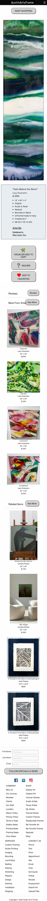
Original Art (31, 793)
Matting (8, 864)
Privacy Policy (12, 816)
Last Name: (6, 757)
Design (8, 879)
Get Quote (33, 871)
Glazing (8, 868)
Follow (31, 875)
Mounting (9, 856)
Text (30, 848)
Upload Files (34, 891)
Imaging (8, 852)
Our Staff (10, 805)
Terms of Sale (12, 820)
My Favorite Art (32, 824)
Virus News (11, 836)
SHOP (28, 785)
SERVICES (10, 840)
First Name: (6, 751)
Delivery (8, 883)
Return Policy (12, 813)
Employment (34, 883)
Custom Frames (33, 816)
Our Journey (11, 793)
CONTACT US (35, 840)
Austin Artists (31, 801)
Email (31, 864)
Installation (10, 887)
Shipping (9, 891)
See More (32, 302)
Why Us (9, 789)
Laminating (10, 860)
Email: (8, 763)
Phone (31, 844)
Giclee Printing (11, 848)
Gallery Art (30, 789)
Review (32, 879)
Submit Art (33, 887)
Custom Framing (12, 844)
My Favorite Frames (34, 828)
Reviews (9, 797)
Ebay (28, 836)
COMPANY (11, 785)
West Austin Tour (19, 235)
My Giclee (30, 809)
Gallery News (12, 824)
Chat (31, 868)
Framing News (12, 832)
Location (9, 809)
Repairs (8, 875)
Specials (29, 832)
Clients (9, 801)
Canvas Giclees (33, 797)
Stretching (9, 871)
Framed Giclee (32, 813)
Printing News (12, 828)
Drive (31, 852)
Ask (30, 860)
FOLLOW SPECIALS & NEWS (23, 771)
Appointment (34, 856)
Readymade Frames (35, 820)
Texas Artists (31, 805)
